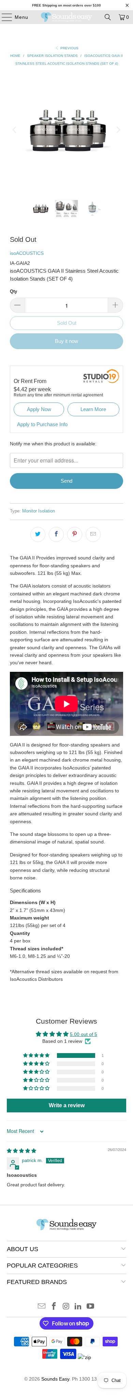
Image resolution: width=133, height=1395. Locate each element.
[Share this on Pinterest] (74, 534)
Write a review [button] (67, 1105)
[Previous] (15, 130)
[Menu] (3, 17)
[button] (36, 1055)
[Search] (107, 17)
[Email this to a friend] (93, 534)
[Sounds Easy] (66, 17)
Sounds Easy (55, 1379)
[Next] (118, 130)
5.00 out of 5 (83, 1034)
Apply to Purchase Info (42, 424)
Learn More (93, 409)
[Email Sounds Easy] (42, 1306)
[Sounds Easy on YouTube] (91, 1306)
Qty (13, 291)
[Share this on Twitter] (37, 534)
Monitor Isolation (38, 511)
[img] (21, 1150)
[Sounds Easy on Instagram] (66, 1306)
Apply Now (39, 409)
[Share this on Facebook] (56, 534)
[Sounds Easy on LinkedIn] (78, 1306)
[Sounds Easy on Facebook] (54, 1306)
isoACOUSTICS (27, 253)
